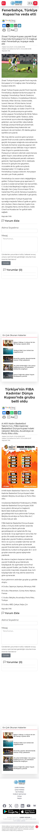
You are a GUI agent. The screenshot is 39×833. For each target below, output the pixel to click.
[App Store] (28, 811)
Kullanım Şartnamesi (19, 794)
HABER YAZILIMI (25, 817)
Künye (19, 796)
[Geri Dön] (4, 3)
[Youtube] (28, 806)
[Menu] (35, 3)
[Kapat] (37, 826)
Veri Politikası (19, 792)
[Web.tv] (35, 806)
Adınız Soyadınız (10, 227)
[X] (10, 806)
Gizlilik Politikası (19, 787)
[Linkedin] (22, 806)
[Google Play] (11, 811)
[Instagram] (16, 806)
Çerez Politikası (19, 789)
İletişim (19, 798)
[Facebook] (4, 806)
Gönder (6, 263)
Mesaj (5, 235)
